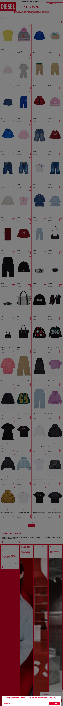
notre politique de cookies (35, 700)
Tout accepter (54, 703)
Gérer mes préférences (7, 700)
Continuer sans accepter (8, 703)
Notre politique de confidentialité (22, 700)
